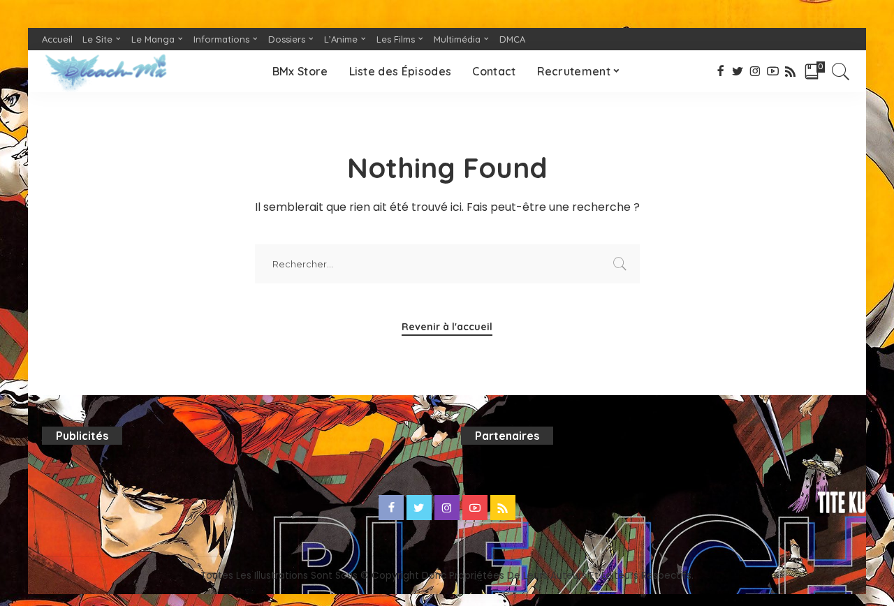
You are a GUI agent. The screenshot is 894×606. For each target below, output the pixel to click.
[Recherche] (841, 71)
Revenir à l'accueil (447, 326)
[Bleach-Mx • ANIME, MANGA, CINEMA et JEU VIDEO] (105, 71)
